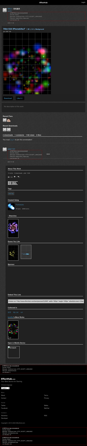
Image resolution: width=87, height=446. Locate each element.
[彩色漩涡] (13, 228)
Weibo (46, 405)
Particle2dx (20, 204)
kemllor (10, 11)
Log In (12, 139)
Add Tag (10, 193)
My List (15, 312)
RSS (45, 415)
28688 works (25, 209)
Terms (46, 395)
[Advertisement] (19, 279)
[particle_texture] (26, 252)
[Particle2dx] (11, 207)
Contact (3, 398)
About (3, 395)
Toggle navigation (2, 2)
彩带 (9, 312)
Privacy (46, 398)
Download (8, 98)
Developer (4, 418)
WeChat (46, 408)
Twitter (3, 405)
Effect (10, 9)
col (22, 312)
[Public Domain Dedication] (13, 184)
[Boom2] (13, 253)
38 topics (18, 209)
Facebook (4, 408)
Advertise (4, 415)
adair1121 (11, 149)
